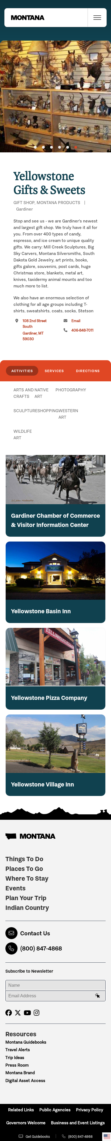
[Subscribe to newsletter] (97, 996)
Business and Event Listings (78, 1122)
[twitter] (18, 1013)
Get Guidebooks (38, 1137)
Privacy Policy (89, 1109)
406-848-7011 (82, 330)
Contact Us (35, 933)
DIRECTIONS (88, 371)
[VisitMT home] (24, 17)
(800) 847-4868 (41, 948)
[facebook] (8, 1013)
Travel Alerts (17, 1049)
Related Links (21, 1109)
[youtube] (27, 1013)
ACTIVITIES (22, 371)
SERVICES (54, 371)
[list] (55, 418)
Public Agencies (55, 1109)
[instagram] (36, 1013)
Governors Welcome (26, 1122)
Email (75, 321)
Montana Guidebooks (25, 1042)
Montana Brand (20, 1072)
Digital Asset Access (25, 1080)
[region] (55, 96)
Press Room (17, 1065)
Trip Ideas (14, 1057)
